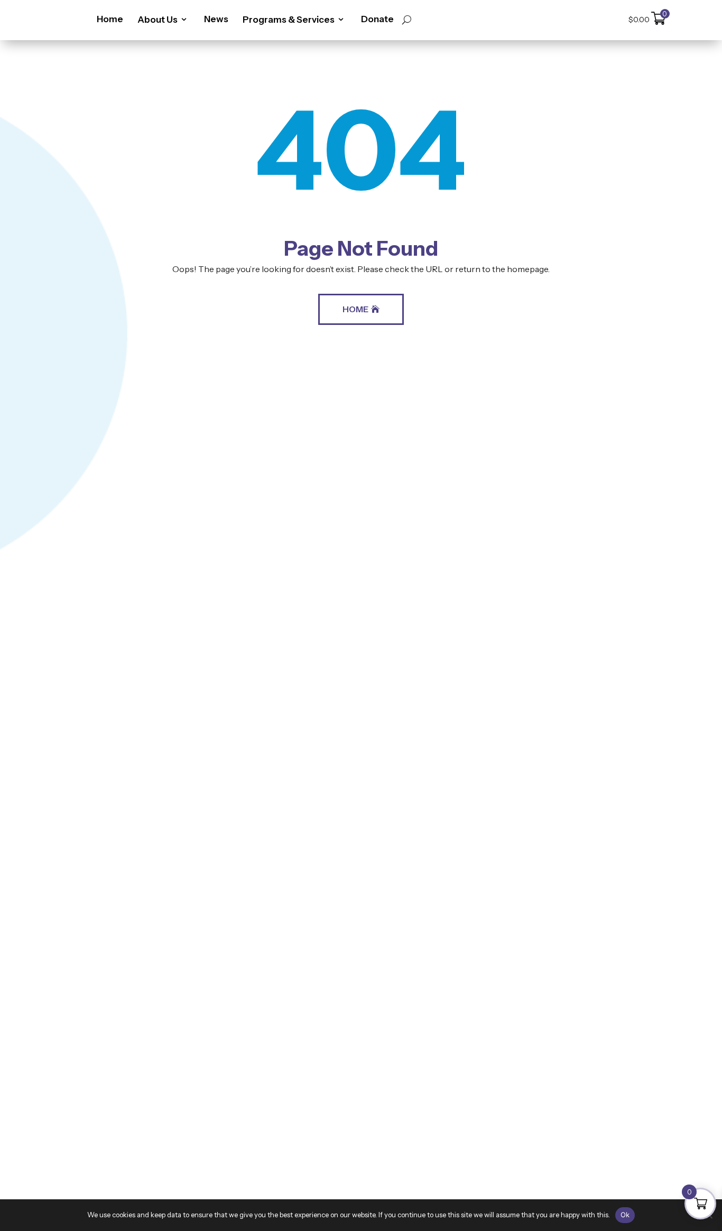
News (216, 19)
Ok (625, 1214)
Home (110, 19)
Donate (377, 19)
